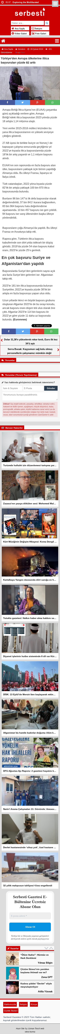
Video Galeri (20, 34)
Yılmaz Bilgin (45, 1007)
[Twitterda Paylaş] (22, 102)
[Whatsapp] (53, 102)
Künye (34, 1017)
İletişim (38, 29)
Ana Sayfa (19, 29)
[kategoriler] (57, 41)
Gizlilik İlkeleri (11, 1023)
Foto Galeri (40, 34)
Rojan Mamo (45, 993)
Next (51, 948)
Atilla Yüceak (45, 978)
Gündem (21, 49)
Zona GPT (46, 964)
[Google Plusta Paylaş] (37, 102)
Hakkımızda (10, 1017)
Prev (46, 948)
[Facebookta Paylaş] (7, 102)
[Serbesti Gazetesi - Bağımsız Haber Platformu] (30, 12)
